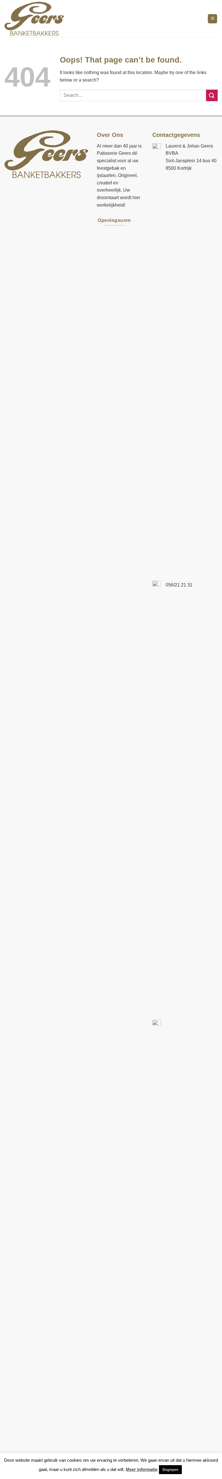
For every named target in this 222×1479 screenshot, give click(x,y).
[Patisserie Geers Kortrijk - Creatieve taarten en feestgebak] (35, 18)
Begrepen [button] (170, 1469)
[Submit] (212, 95)
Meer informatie (142, 1469)
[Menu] (212, 19)
